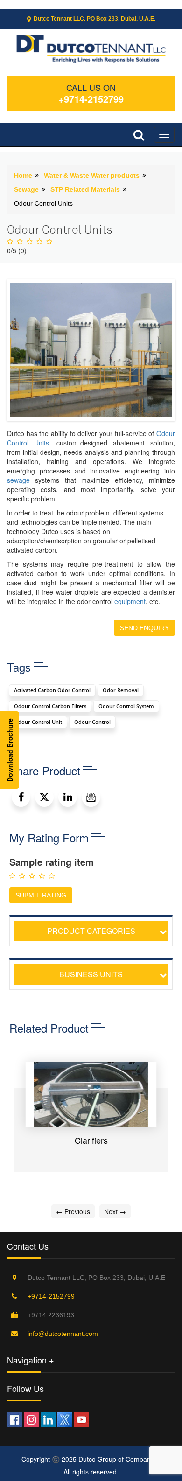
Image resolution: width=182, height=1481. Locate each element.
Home (23, 175)
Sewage (26, 189)
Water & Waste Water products (92, 175)
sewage (18, 480)
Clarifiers (91, 1140)
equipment (130, 601)
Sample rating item (51, 862)
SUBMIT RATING (40, 895)
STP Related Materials (85, 189)
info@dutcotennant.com (63, 1333)
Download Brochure (9, 750)
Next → (115, 1211)
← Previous (73, 1211)
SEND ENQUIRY (144, 628)
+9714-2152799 (91, 98)
